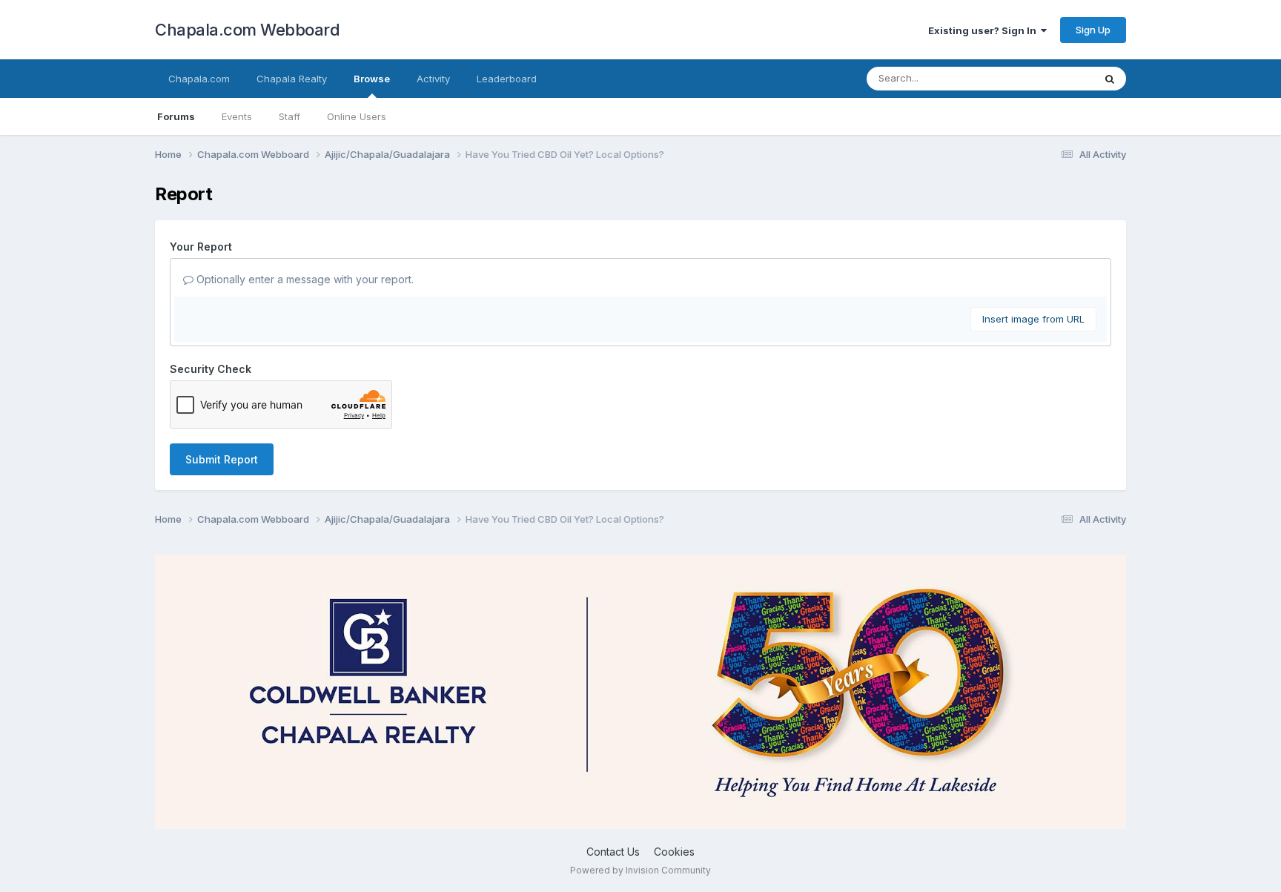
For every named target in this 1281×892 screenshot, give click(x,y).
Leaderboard (507, 79)
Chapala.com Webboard (247, 29)
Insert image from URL (1033, 319)
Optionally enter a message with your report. (303, 279)
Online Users (356, 116)
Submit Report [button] (221, 459)
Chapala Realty (291, 79)
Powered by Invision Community (640, 870)
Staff (289, 116)
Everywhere (1047, 78)
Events (237, 116)
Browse (372, 79)
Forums (176, 116)
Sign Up (1093, 30)
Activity (433, 79)
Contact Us (613, 851)
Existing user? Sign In (984, 30)
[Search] (1109, 78)
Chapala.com (199, 79)
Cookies (674, 851)
